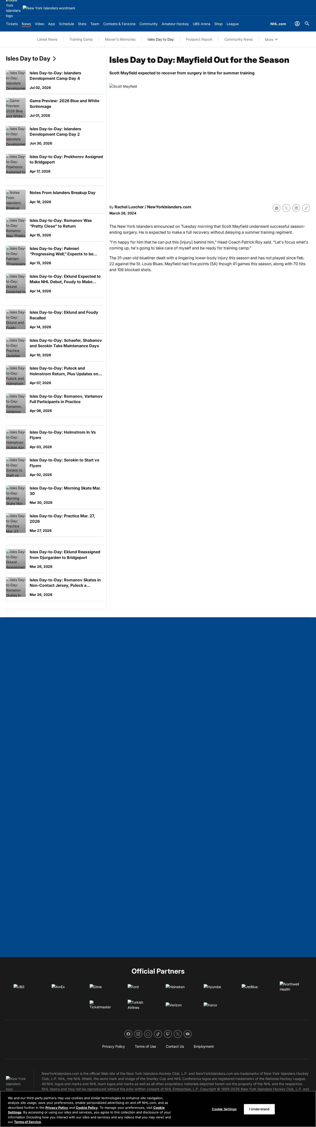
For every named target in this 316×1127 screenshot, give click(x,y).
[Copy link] (306, 208)
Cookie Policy (87, 1108)
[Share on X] (286, 208)
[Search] (307, 24)
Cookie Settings (224, 1109)
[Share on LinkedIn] (296, 208)
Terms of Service (27, 1122)
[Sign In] (297, 24)
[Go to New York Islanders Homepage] (49, 8)
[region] (158, 1109)
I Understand (259, 1109)
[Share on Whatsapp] (276, 208)
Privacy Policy (56, 1108)
